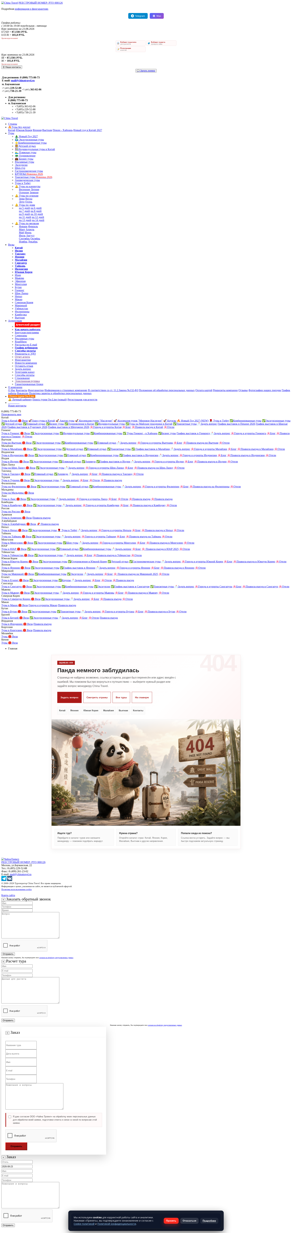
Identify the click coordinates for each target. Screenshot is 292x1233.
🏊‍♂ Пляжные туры (25, 152)
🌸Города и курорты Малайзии (209, 449)
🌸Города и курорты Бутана (118, 611)
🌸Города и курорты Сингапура (213, 586)
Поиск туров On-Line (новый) (49, 399)
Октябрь (35, 238)
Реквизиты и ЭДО (25, 353)
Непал (18, 296)
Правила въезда (41, 517)
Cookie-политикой (84, 1223)
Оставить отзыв (24, 365)
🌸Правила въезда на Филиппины (209, 486)
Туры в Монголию (12, 542)
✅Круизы (64, 580)
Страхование (22, 378)
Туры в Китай (9, 420)
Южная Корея (24, 130)
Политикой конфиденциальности (116, 1223)
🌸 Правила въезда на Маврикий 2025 (136, 574)
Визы (11, 244)
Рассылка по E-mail (26, 344)
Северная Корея (24, 302)
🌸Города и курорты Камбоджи (100, 505)
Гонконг (19, 290)
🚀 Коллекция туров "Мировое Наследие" (138, 420)
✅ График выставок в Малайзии (150, 449)
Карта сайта (8, 895)
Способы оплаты (24, 375)
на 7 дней (24, 211)
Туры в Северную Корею (16, 599)
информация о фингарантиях (31, 8)
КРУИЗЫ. (29, 174)
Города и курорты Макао (43, 605)
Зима (22, 198)
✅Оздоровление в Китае (79, 423)
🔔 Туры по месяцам (27, 223)
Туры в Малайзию (12, 449)
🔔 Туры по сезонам (26, 195)
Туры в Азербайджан (13, 524)
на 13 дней (25, 220)
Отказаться (189, 1220)
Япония (37, 130)
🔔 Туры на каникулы (27, 186)
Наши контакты (17, 405)
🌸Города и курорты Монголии (117, 542)
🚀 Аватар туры (65, 420)
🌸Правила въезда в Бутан (159, 611)
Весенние (24, 189)
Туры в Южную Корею (15, 561)
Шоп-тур (20, 168)
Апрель (30, 229)
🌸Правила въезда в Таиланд (115, 474)
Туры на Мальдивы (12, 492)
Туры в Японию (11, 567)
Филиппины (22, 311)
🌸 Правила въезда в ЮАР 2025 (160, 549)
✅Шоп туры (70, 542)
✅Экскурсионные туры (276, 420)
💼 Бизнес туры (24, 158)
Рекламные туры (24, 161)
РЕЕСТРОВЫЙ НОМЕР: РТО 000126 (41, 2)
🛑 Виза (23, 420)
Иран (18, 275)
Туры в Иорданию (12, 624)
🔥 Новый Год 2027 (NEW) (193, 420)
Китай (11, 130)
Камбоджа (21, 314)
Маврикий (21, 305)
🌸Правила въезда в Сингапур (260, 586)
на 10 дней (37, 214)
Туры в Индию (10, 461)
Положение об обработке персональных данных (167, 390)
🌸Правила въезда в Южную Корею (254, 561)
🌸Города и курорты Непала (114, 530)
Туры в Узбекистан (12, 555)
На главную (142, 697)
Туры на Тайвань (11, 536)
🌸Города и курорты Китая (105, 427)
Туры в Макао (9, 605)
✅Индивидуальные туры (110, 423)
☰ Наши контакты (12, 67)
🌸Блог (126, 427)
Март (22, 229)
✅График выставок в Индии (113, 461)
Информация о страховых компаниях (65, 390)
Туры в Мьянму (10, 592)
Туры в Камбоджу (12, 505)
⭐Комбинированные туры (31, 142)
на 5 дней (24, 208)
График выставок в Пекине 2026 (236, 423)
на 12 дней (38, 217)
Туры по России (11, 511)
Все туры (121, 697)
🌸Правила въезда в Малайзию (255, 449)
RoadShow (21, 341)
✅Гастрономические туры (145, 561)
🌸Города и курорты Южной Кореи (202, 561)
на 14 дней (38, 220)
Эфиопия (20, 281)
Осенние (24, 192)
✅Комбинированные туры (245, 420)
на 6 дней (36, 208)
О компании (15, 387)
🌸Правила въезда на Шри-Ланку (153, 467)
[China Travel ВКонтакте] (9, 880)
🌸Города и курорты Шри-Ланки (104, 467)
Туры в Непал (9, 530)
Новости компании (26, 362)
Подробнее (209, 1220)
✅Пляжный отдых (34, 423)
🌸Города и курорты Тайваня (98, 536)
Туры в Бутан (9, 611)
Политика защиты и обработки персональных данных (60, 393)
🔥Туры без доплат (19, 127)
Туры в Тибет (23, 183)
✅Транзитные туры (185, 423)
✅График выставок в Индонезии (138, 455)
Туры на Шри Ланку (13, 467)
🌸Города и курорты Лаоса (91, 499)
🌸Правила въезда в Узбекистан (111, 555)
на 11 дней (25, 217)
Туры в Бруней (10, 617)
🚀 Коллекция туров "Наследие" (94, 420)
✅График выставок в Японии (77, 567)
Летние (35, 189)
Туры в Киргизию (12, 630)
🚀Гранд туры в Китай (41, 420)
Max (158, 16)
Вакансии (22, 393)
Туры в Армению (11, 517)
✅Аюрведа (89, 461)
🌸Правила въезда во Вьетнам (200, 442)
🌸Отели (169, 427)
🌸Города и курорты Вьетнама (155, 442)
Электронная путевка (27, 381)
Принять (171, 1220)
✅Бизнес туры (55, 423)
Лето (22, 201)
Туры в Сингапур (11, 586)
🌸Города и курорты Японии (133, 567)
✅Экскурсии (75, 574)
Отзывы (243, 390)
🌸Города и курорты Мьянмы (97, 592)
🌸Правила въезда (111, 480)
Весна (28, 198)
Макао (18, 299)
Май (21, 232)
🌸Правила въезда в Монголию (164, 542)
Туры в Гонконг (10, 433)
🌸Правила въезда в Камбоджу (147, 505)
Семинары (21, 335)
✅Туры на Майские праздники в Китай (149, 423)
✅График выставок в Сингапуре (130, 586)
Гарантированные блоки (29, 384)
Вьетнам (47, 130)
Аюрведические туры (27, 180)
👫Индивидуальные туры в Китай (35, 149)
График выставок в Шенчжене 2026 (68, 427)
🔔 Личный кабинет (20, 399)
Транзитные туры (33, 177)
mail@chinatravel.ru (23, 80)
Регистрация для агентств (82, 399)
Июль (22, 235)
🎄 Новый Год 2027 (26, 136)
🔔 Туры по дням (25, 205)
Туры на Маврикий (12, 574)
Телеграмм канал (24, 372)
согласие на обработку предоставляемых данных (56, 958)
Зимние (34, 192)
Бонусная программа (27, 332)
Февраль (33, 226)
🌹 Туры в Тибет (219, 420)
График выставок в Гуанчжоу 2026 (27, 427)
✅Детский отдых (11, 423)
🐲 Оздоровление (25, 155)
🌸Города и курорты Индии (167, 461)
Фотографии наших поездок (264, 390)
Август (30, 235)
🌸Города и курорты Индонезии (198, 455)
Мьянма (19, 278)
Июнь (28, 232)
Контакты (21, 390)
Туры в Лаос (8, 499)
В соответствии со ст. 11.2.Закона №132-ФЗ (113, 390)
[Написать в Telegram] (3, 880)
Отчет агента (22, 356)
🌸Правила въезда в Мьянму (141, 592)
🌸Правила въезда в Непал (157, 530)
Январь (23, 226)
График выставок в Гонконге (193, 433)
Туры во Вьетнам (11, 442)
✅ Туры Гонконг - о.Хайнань (140, 433)
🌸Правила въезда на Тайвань (143, 536)
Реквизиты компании (225, 390)
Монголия (21, 284)
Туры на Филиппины (14, 486)
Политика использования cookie (16, 889)
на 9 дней (24, 214)
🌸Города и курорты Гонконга (248, 433)
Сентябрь (24, 238)
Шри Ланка (21, 293)
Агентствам (15, 320)
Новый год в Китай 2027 (87, 130)
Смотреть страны (97, 697)
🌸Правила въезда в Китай (147, 427)
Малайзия (108, 710)
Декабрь (33, 241)
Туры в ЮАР (9, 549)
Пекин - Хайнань (63, 130)
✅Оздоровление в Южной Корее (87, 561)
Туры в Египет (10, 580)
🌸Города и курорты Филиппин (160, 486)
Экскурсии (21, 164)
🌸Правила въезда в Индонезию (246, 455)
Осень (28, 201)
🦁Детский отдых (25, 146)
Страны (12, 123)
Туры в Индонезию (12, 455)
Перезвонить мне (11, 414)
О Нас (11, 390)
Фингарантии (23, 359)
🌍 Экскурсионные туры (29, 139)
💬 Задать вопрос (146, 70)
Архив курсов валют (9, 38)
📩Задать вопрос (207, 423)
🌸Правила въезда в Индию (210, 461)
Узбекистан (21, 308)
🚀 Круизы (169, 420)
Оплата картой (203, 390)
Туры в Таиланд (11, 474)
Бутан (18, 287)
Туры (11, 133)
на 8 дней (36, 211)
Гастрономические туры (29, 171)
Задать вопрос (23, 369)
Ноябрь (23, 241)
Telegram (140, 16)
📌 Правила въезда (48, 524)
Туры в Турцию (10, 480)
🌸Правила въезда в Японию (177, 567)
